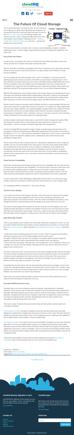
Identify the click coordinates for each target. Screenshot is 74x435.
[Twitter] (32, 13)
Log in (39, 14)
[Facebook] (27, 13)
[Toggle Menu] (71, 20)
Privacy (5, 423)
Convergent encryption (11, 322)
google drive (43, 354)
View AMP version (37, 360)
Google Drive (8, 41)
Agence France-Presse (15, 227)
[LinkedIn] (23, 13)
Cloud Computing (19, 352)
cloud (23, 354)
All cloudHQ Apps (43, 409)
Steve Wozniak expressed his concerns (48, 227)
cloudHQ (37, 4)
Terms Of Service (8, 421)
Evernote (16, 41)
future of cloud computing (14, 34)
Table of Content (8, 426)
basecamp (16, 354)
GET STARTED (7, 405)
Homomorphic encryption (12, 311)
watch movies (17, 133)
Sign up (48, 14)
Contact (5, 419)
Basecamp (24, 41)
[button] (4, 20)
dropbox (28, 354)
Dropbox (40, 39)
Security (5, 424)
